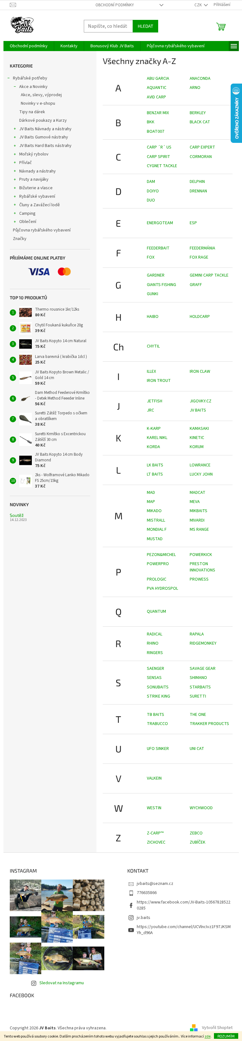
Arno (195, 88)
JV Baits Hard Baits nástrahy (45, 146)
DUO (151, 200)
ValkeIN (154, 778)
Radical (154, 634)
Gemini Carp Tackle (209, 275)
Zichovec (156, 842)
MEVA (195, 502)
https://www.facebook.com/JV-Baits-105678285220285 (183, 905)
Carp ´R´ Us (159, 147)
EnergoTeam (160, 223)
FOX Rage (199, 257)
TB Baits (155, 714)
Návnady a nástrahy (37, 171)
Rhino (152, 643)
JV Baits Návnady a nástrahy (45, 129)
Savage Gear (203, 668)
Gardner (155, 275)
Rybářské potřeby (30, 78)
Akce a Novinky (33, 87)
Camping (27, 213)
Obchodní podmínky (114, 5)
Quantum (156, 611)
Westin (154, 808)
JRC (150, 410)
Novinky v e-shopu (38, 103)
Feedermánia (202, 248)
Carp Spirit (158, 157)
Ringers (155, 653)
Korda (153, 447)
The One (198, 714)
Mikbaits (198, 511)
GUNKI (152, 294)
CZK (198, 5)
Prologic (156, 579)
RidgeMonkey (203, 643)
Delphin (197, 181)
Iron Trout (159, 380)
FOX (150, 257)
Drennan (198, 191)
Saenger (155, 668)
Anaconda (200, 78)
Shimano (198, 678)
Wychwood (201, 808)
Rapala (197, 634)
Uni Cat (197, 749)
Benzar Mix (158, 113)
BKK (150, 122)
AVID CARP (156, 97)
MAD (151, 492)
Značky (19, 239)
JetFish (154, 401)
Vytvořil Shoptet (217, 1028)
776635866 (147, 893)
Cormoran (201, 157)
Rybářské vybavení (37, 196)
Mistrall (156, 520)
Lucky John (201, 474)
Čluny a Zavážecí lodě (39, 205)
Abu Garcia (158, 78)
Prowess (199, 579)
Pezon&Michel (161, 555)
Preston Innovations (202, 567)
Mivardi (197, 520)
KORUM (197, 447)
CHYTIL (153, 346)
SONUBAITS (158, 687)
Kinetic (197, 438)
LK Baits (155, 465)
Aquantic (156, 88)
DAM (151, 181)
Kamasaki (199, 428)
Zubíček (197, 842)
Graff (196, 285)
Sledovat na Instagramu (61, 983)
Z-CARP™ (155, 833)
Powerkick (201, 555)
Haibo (152, 316)
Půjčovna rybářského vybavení (42, 230)
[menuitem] (28, 46)
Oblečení (27, 222)
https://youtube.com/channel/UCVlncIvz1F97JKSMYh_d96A (184, 930)
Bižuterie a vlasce (36, 188)
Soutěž (17, 515)
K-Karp (154, 428)
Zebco (196, 833)
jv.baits (143, 918)
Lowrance (200, 465)
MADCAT (197, 492)
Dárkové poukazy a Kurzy (43, 120)
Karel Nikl (157, 438)
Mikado (154, 511)
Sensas (154, 678)
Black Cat (200, 122)
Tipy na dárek (32, 112)
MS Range (199, 529)
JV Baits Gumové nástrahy (43, 137)
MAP (151, 502)
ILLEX (151, 371)
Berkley (198, 113)
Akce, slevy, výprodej (41, 95)
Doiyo (153, 191)
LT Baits (155, 474)
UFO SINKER (158, 749)
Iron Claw (200, 371)
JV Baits (198, 410)
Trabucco (157, 724)
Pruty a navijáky (34, 179)
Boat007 (155, 131)
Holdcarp (200, 316)
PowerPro (158, 564)
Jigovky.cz (200, 401)
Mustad (155, 539)
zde (207, 1036)
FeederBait (158, 248)
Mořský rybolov (34, 154)
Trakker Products (209, 724)
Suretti (198, 696)
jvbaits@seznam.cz (155, 883)
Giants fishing (161, 285)
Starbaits (200, 687)
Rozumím (226, 1036)
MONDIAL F (157, 529)
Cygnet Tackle (162, 166)
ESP (193, 223)
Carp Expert (202, 147)
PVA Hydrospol (162, 588)
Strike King (158, 696)
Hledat (145, 26)
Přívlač (25, 163)
